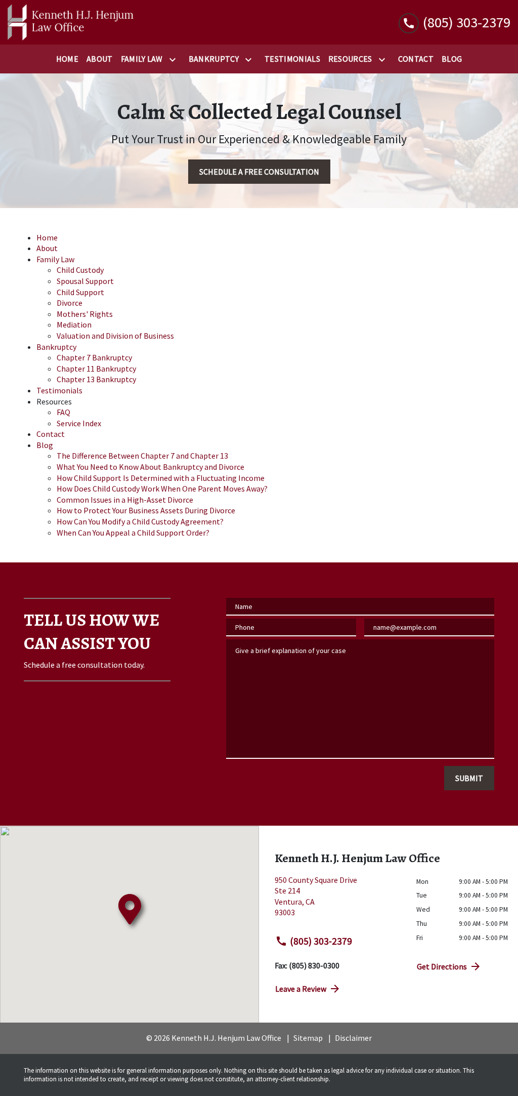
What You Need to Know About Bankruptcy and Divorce (150, 467)
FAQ (63, 412)
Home (47, 237)
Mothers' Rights (85, 314)
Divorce (69, 303)
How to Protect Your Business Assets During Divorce (146, 510)
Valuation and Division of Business (115, 336)
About (47, 248)
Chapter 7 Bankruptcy (94, 357)
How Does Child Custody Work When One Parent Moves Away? (162, 488)
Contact (50, 434)
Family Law (55, 259)
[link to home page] (71, 22)
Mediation (74, 324)
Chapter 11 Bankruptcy (96, 368)
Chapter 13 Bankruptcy (96, 379)
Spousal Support (85, 281)
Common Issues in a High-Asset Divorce (125, 500)
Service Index (79, 423)
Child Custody (80, 270)
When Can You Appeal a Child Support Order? (133, 532)
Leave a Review (300, 989)
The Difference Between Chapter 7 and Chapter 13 (142, 456)
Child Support (80, 292)
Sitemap (308, 1038)
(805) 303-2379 (321, 941)
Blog (44, 445)
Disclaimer (353, 1038)
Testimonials (59, 390)
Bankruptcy (56, 347)
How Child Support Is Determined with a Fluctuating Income (161, 478)
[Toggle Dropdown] (174, 60)
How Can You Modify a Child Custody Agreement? (140, 521)
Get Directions (442, 966)
